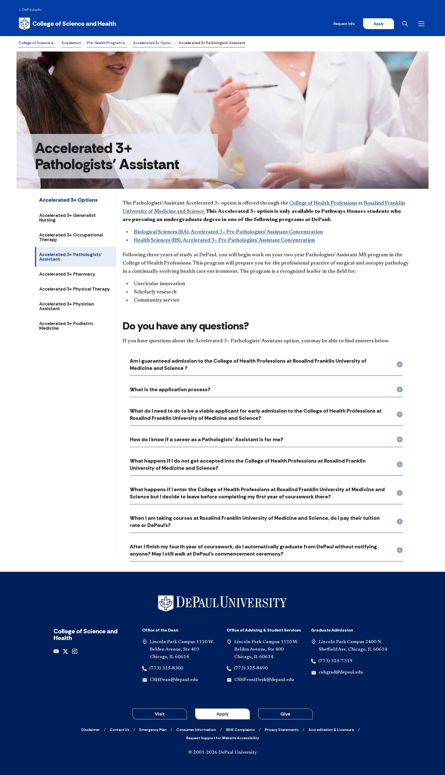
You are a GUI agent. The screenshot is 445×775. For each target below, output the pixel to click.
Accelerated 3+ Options (68, 200)
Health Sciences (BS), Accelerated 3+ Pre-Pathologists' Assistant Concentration (224, 240)
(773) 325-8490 (251, 668)
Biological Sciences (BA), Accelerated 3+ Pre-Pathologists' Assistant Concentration (228, 232)
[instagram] (74, 651)
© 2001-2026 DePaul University (222, 752)
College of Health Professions (323, 203)
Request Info (344, 23)
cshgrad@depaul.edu (341, 672)
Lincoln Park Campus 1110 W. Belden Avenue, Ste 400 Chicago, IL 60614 (266, 649)
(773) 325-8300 (166, 668)
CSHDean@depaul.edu (174, 680)
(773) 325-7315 (335, 661)
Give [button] (285, 714)
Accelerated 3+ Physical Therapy (74, 289)
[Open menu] (422, 23)
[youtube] (56, 651)
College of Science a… (37, 42)
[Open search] (406, 24)
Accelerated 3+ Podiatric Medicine (66, 325)
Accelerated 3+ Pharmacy (67, 274)
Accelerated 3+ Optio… (153, 42)
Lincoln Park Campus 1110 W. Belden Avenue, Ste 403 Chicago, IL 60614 (182, 649)
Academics (71, 42)
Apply (378, 23)
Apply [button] (222, 714)
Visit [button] (160, 714)
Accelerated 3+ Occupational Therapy (71, 237)
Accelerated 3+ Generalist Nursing (67, 217)
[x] (65, 651)
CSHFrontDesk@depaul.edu (264, 680)
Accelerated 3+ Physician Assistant (66, 306)
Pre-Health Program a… (107, 42)
